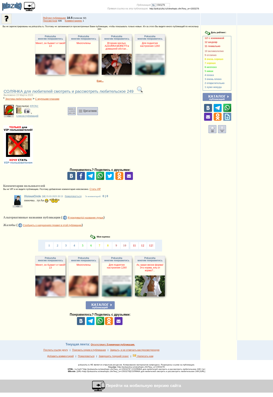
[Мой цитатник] (87, 111)
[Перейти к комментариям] (222, 132)
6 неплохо (210, 67)
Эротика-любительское (18, 99)
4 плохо (208, 75)
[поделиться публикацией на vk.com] (71, 179)
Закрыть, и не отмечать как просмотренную (134, 350)
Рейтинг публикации (54, 18)
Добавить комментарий (60, 356)
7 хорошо (209, 63)
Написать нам (144, 356)
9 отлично (209, 55)
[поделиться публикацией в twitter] (110, 179)
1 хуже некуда (212, 87)
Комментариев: (73, 20)
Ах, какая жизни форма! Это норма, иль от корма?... (149, 267)
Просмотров (50, 20)
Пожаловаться (73, 196)
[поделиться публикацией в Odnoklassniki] (119, 179)
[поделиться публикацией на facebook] (81, 179)
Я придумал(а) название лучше (86, 217)
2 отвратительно (213, 83)
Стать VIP (95, 189)
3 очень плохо (212, 79)
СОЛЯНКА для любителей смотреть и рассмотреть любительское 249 (69, 91)
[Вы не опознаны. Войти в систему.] (7, 23)
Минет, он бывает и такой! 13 (50, 44)
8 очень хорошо (213, 59)
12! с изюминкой (213, 38)
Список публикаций (27, 116)
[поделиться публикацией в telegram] (91, 179)
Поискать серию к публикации (89, 350)
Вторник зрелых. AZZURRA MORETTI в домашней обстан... (117, 46)
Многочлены (84, 43)
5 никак (208, 71)
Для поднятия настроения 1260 (150, 44)
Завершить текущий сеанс (114, 356)
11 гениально (211, 46)
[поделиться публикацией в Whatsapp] (100, 179)
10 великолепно (213, 51)
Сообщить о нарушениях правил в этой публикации (52, 225)
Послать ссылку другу (55, 350)
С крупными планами (47, 99)
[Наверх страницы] (212, 132)
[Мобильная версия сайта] (29, 6)
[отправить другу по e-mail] (129, 179)
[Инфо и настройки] (72, 111)
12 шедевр (210, 42)
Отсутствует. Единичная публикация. (113, 344)
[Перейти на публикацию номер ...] (153, 5)
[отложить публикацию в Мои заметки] (227, 120)
